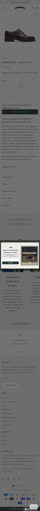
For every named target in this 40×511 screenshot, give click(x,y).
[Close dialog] (38, 244)
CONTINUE (10, 263)
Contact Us (31, 509)
